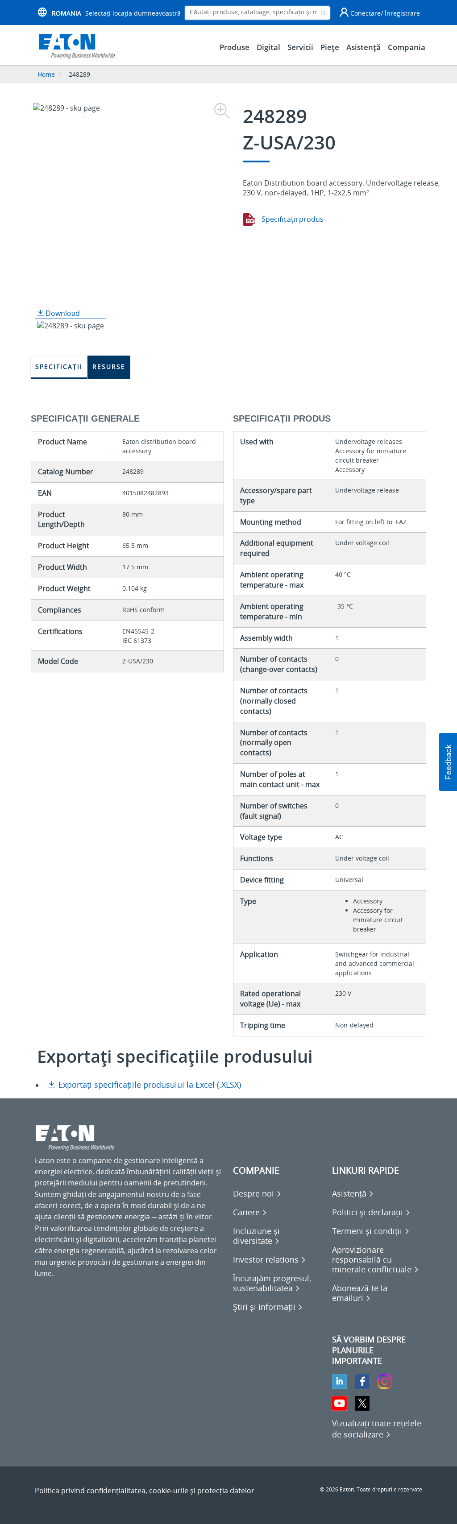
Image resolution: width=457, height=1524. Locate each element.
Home (46, 74)
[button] (448, 762)
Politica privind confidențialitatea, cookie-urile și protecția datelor (144, 1490)
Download (62, 313)
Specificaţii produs (292, 219)
